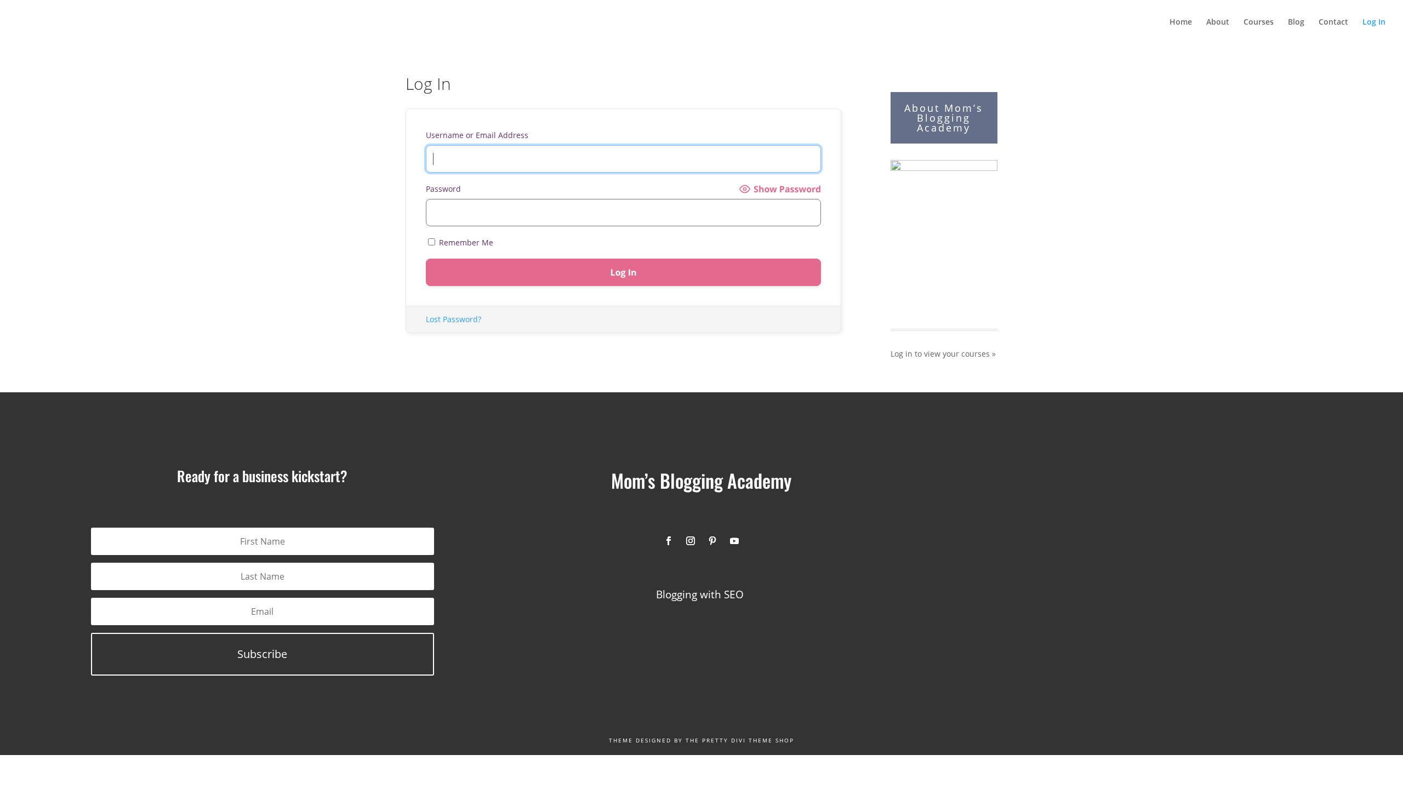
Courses (1259, 22)
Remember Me (465, 242)
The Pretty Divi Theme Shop (740, 740)
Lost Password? (453, 319)
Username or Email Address (477, 135)
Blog (1296, 22)
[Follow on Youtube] (734, 541)
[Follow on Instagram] (690, 541)
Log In (1373, 22)
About (1217, 22)
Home (1181, 22)
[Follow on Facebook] (668, 541)
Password (443, 189)
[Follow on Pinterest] (712, 541)
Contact (1333, 22)
